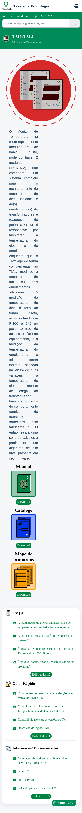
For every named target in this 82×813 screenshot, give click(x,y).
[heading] (41, 613)
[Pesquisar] (74, 23)
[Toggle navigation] (76, 6)
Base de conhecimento (28, 16)
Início (5, 16)
